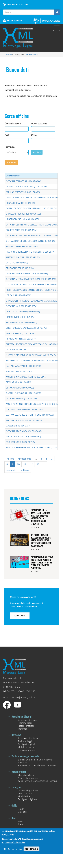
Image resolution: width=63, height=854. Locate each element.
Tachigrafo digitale (27, 799)
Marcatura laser (26, 774)
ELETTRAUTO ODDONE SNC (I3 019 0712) (25, 420)
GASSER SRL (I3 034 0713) (18, 425)
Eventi (21, 824)
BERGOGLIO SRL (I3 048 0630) (20, 268)
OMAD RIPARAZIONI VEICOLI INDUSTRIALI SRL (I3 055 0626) (34, 197)
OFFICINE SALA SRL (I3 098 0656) (21, 306)
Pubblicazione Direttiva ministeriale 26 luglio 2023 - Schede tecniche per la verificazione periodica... (42, 562)
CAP (7, 134)
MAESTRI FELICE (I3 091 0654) (20, 333)
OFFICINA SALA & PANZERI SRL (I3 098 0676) (27, 273)
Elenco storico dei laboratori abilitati (37, 765)
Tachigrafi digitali (26, 744)
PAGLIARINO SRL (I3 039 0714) (20, 442)
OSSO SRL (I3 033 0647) (17, 262)
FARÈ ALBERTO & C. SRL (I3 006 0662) (23, 436)
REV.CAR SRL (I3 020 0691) (18, 382)
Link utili (22, 811)
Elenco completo (26, 749)
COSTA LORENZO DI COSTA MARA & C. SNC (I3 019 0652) (32, 208)
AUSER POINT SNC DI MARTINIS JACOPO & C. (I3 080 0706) (33, 404)
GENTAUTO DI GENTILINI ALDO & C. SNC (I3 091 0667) (31, 241)
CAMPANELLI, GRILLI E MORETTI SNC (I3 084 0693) (30, 415)
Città (34, 134)
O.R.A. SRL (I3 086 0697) (17, 349)
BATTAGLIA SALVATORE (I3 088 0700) (23, 366)
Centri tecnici (31, 54)
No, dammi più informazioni (13, 842)
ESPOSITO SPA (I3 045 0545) (19, 371)
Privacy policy (27, 697)
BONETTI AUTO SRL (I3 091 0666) (21, 230)
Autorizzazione (39, 123)
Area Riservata (14, 21)
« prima (10, 458)
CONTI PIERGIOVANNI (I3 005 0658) (23, 311)
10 (18, 464)
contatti (20, 615)
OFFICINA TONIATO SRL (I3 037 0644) (23, 181)
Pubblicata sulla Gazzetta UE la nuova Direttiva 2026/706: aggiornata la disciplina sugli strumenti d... (40, 517)
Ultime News (19, 498)
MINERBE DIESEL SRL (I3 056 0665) (22, 219)
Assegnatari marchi (28, 777)
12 (31, 464)
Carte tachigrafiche (28, 790)
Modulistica (24, 796)
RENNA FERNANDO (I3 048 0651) (21, 203)
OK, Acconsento (12, 849)
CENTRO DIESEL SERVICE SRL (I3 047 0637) (26, 186)
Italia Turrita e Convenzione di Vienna (37, 780)
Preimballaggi (25, 722)
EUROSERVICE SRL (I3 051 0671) (21, 317)
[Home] (20, 38)
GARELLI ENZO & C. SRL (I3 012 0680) (23, 393)
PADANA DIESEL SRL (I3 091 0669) (22, 246)
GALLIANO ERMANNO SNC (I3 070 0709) (25, 409)
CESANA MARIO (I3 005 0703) (20, 388)
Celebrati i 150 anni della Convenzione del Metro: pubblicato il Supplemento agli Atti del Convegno (41, 540)
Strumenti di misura (28, 719)
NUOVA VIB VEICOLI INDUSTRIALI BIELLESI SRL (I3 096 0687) (34, 284)
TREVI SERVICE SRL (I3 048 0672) (21, 322)
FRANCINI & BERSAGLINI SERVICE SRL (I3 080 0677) (30, 252)
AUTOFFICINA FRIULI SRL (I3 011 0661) (24, 257)
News (21, 821)
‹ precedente (24, 458)
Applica (37, 152)
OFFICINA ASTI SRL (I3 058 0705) (21, 398)
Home (9, 54)
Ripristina (11, 162)
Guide (21, 808)
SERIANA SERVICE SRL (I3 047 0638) (23, 192)
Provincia (10, 146)
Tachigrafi (23, 728)
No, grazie (31, 848)
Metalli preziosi (26, 725)
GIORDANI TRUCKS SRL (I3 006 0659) (23, 214)
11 (24, 464)
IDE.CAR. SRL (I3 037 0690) (18, 295)
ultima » (25, 469)
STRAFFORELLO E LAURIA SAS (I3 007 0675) (26, 328)
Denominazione (13, 123)
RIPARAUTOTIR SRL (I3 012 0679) (21, 339)
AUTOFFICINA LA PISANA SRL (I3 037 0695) (26, 377)
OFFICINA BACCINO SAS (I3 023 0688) (24, 431)
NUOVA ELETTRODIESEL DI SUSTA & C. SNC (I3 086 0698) (32, 355)
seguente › (11, 469)
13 (38, 464)
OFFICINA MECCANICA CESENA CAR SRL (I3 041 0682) (31, 279)
